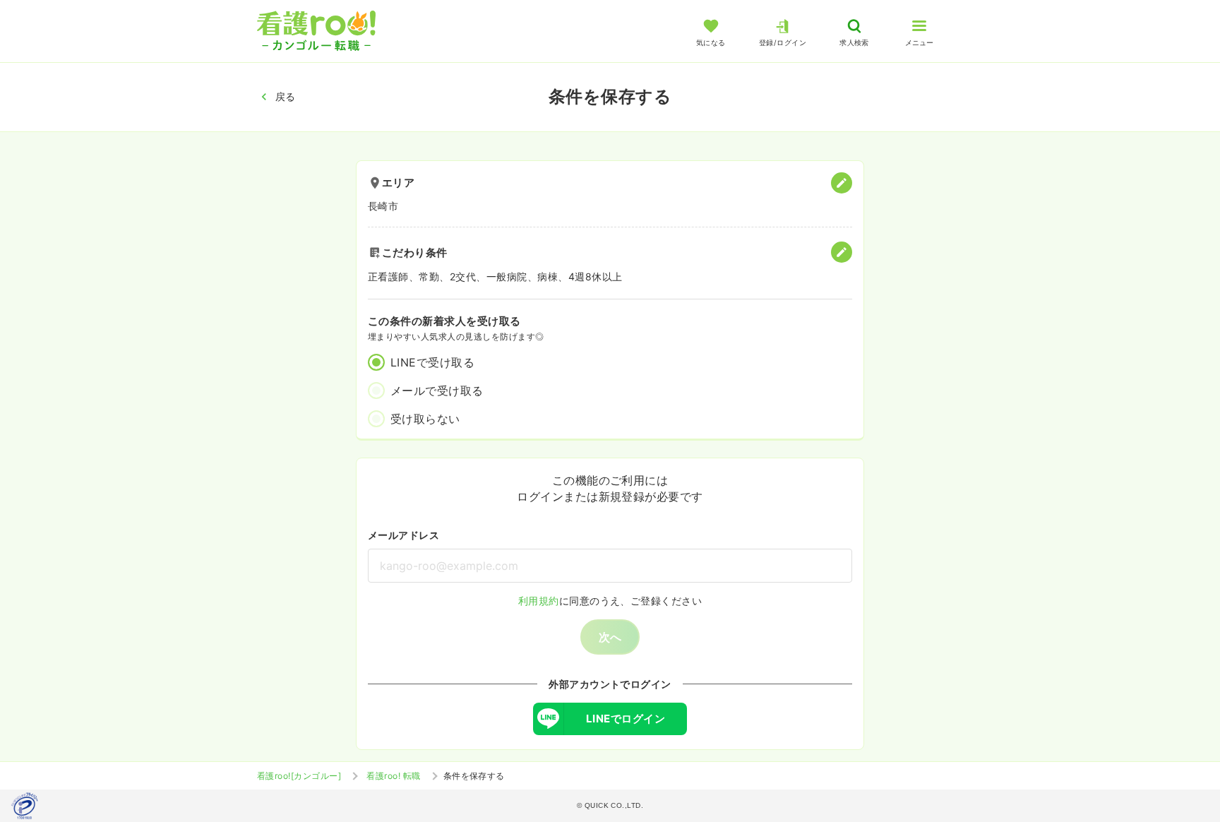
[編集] (841, 182)
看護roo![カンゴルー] (299, 775)
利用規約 (538, 601)
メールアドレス (403, 535)
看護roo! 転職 (393, 775)
